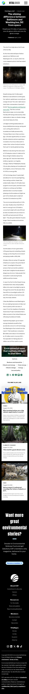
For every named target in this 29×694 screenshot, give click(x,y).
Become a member (13, 563)
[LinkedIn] (11, 646)
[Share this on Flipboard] (19, 375)
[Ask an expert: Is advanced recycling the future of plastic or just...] (14, 472)
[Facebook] (18, 646)
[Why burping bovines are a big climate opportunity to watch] (14, 395)
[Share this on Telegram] (21, 375)
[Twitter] (14, 646)
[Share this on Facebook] (13, 375)
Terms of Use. (13, 659)
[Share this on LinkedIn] (8, 375)
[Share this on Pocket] (16, 375)
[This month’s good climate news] (14, 434)
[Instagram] (8, 646)
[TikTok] (21, 646)
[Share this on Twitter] (10, 375)
